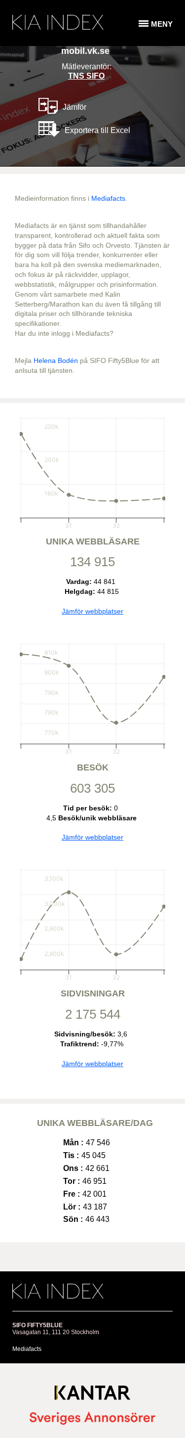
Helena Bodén (56, 360)
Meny (162, 24)
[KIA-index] (58, 22)
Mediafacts (108, 198)
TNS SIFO (86, 76)
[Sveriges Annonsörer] (92, 1419)
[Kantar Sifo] (92, 1395)
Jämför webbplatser (92, 611)
